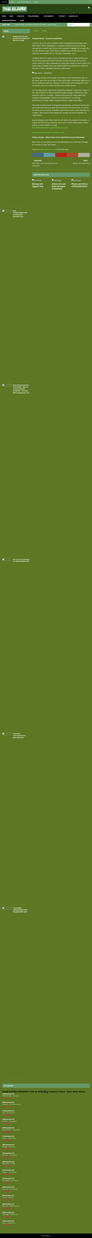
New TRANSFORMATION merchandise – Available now (20, 214)
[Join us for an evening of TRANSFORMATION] (6, 643)
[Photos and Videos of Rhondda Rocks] (80, 180)
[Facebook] (81, 2)
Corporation (13, 1121)
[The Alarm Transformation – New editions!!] (6, 817)
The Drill (10, 1197)
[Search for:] (78, 24)
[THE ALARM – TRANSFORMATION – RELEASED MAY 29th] (6, 992)
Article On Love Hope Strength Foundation (59, 186)
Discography (49, 16)
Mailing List (73, 16)
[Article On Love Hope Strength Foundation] (61, 180)
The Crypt (16, 1096)
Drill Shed (12, 1147)
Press (36, 2)
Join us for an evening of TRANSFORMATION (21, 560)
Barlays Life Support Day (37, 185)
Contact (62, 16)
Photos (4, 2)
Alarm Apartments (9, 20)
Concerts (20, 16)
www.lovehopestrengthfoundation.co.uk (48, 132)
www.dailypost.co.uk (48, 149)
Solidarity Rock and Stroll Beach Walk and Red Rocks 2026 (21, 38)
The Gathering (33, 16)
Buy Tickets (6, 1098)
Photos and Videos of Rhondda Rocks (79, 185)
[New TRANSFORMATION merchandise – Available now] (6, 294)
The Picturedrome (15, 1104)
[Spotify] (90, 2)
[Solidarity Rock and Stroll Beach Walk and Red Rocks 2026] (6, 120)
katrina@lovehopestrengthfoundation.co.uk (49, 128)
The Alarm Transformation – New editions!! (19, 736)
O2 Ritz (13, 1163)
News (11, 16)
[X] (86, 2)
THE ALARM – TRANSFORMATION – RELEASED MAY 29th (20, 910)
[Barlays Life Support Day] (41, 180)
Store (22, 20)
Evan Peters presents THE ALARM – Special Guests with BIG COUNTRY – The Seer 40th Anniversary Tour (21, 389)
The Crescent (11, 1113)
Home (4, 16)
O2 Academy (16, 1130)
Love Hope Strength (24, 2)
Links (12, 2)
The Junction (14, 1214)
